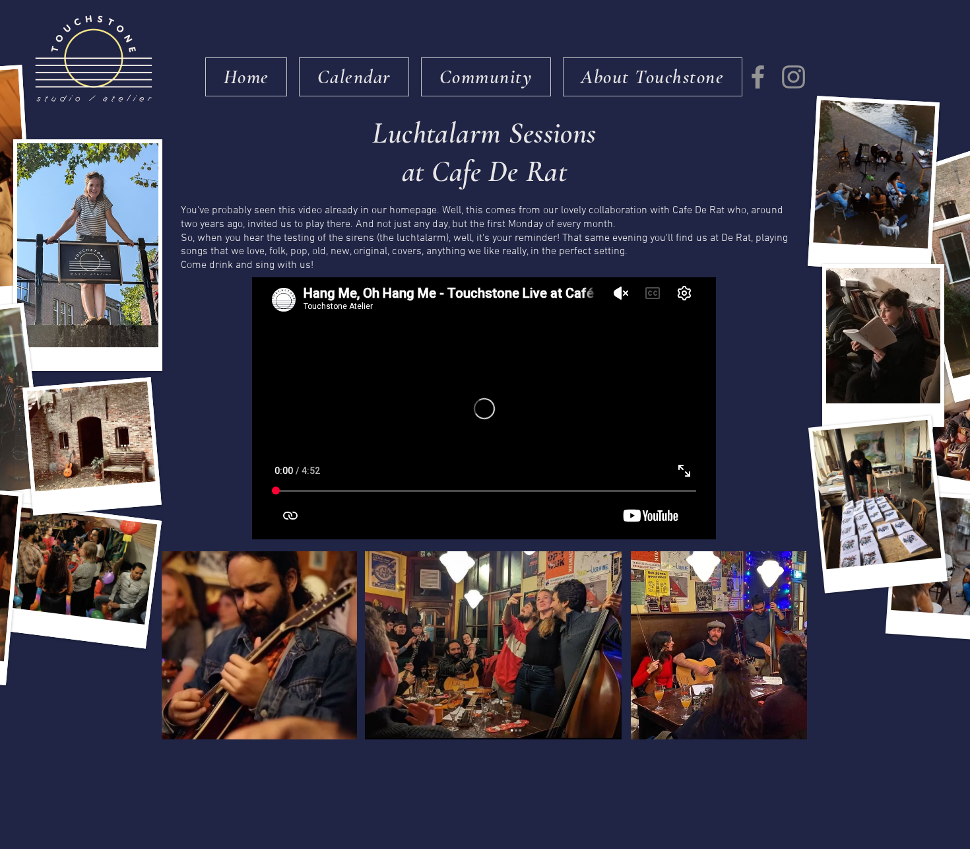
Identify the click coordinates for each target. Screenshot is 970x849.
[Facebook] (757, 76)
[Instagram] (793, 76)
